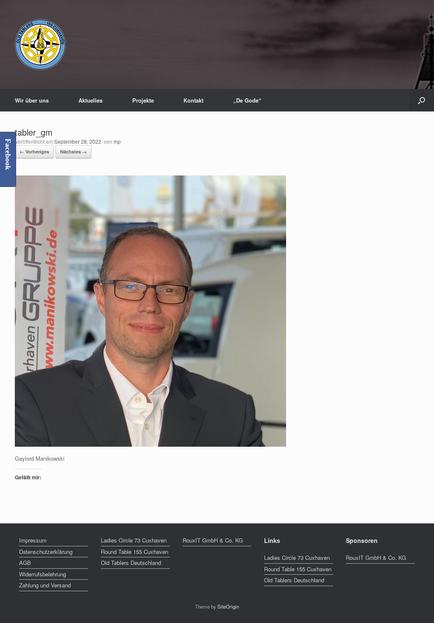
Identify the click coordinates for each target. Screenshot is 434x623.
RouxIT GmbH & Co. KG (213, 540)
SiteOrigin (228, 606)
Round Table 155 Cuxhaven (134, 552)
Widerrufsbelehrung (42, 574)
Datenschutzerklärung (45, 552)
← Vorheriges (34, 151)
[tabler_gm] (150, 444)
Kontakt (193, 100)
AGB (25, 563)
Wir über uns (32, 100)
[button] (421, 100)
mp (117, 141)
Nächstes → (73, 151)
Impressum (33, 540)
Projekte (143, 100)
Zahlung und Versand (45, 585)
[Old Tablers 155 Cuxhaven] (40, 44)
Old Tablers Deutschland (131, 563)
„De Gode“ (247, 100)
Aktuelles (90, 100)
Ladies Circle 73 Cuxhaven (134, 540)
